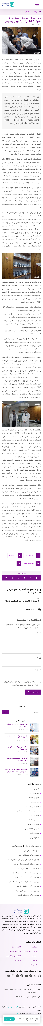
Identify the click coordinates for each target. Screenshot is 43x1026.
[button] (37, 4)
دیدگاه (38, 633)
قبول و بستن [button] (9, 1019)
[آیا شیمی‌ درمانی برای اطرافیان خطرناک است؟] (34, 739)
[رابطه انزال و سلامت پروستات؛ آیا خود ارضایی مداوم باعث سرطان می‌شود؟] (34, 772)
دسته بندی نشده (29, 563)
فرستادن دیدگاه (33, 692)
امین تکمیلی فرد (30, 555)
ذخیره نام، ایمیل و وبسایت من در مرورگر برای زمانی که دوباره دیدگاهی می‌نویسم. (21, 683)
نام (39, 658)
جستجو (5, 712)
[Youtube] (26, 975)
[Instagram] (39, 975)
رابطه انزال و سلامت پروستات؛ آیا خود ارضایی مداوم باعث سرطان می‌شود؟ (16, 771)
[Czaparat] (8, 975)
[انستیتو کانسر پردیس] (8, 4)
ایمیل (38, 670)
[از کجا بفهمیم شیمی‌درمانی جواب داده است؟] (34, 750)
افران (17, 1014)
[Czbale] (17, 975)
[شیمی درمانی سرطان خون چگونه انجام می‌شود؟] (34, 727)
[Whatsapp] (35, 975)
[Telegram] (30, 975)
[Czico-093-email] (13, 975)
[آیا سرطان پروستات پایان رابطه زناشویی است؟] (34, 761)
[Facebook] (21, 975)
